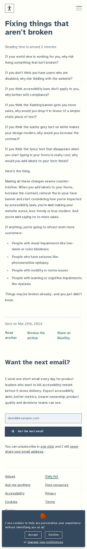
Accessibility (14, 493)
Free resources (57, 485)
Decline (54, 534)
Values (10, 476)
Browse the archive (36, 335)
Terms (50, 502)
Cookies (11, 502)
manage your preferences (45, 542)
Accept (33, 534)
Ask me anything (17, 485)
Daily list (51, 476)
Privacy (50, 493)
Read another (11, 335)
